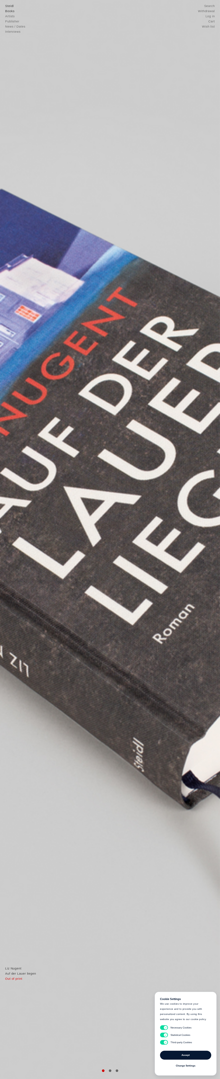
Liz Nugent (13, 968)
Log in (210, 16)
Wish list (208, 26)
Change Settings (185, 1065)
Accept (186, 1055)
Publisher (12, 21)
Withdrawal (206, 11)
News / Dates (15, 26)
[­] (16, 539)
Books (10, 11)
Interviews (13, 31)
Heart (83, 539)
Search (209, 6)
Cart (211, 21)
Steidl (9, 6)
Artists (10, 16)
